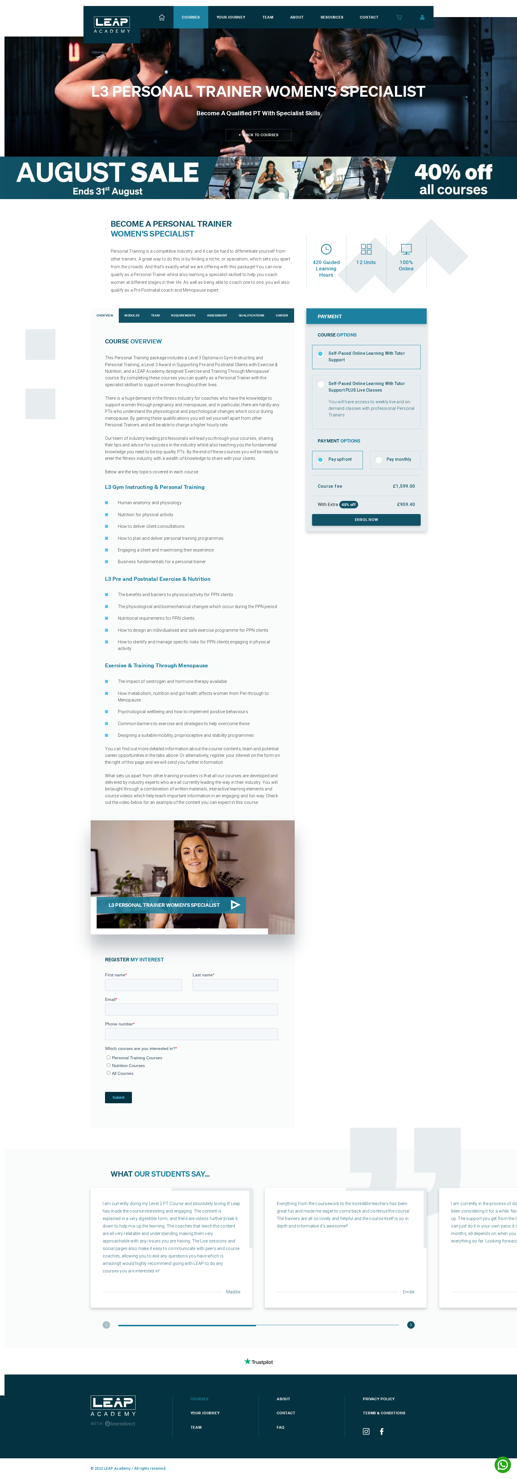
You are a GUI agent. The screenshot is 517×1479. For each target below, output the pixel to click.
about (297, 17)
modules (131, 315)
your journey (231, 17)
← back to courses (259, 134)
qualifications (251, 315)
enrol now (366, 519)
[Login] (422, 17)
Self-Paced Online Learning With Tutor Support (367, 356)
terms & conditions (384, 1413)
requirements (183, 315)
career (282, 315)
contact (369, 17)
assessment (217, 315)
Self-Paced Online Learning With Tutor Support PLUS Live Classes (367, 387)
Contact (286, 1413)
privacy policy (379, 1398)
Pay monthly (399, 459)
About (284, 1398)
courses (191, 17)
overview (105, 315)
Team (196, 1427)
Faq (281, 1427)
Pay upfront (340, 459)
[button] (411, 1325)
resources (332, 17)
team (267, 17)
